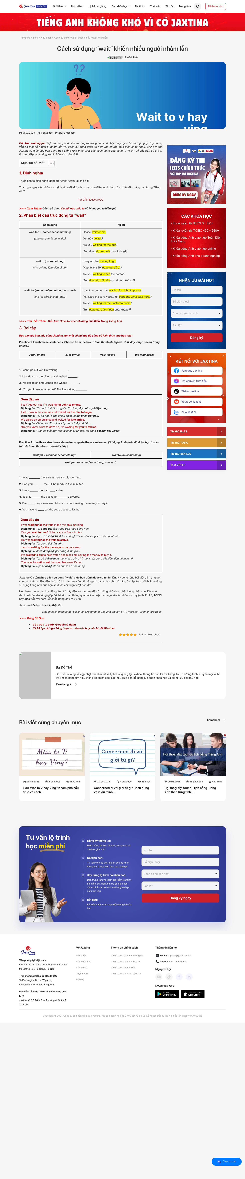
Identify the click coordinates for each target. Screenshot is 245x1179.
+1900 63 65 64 (177, 961)
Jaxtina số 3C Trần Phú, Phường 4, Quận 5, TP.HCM (42, 1002)
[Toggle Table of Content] (50, 163)
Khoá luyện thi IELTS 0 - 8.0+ (192, 223)
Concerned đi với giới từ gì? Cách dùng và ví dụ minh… (121, 790)
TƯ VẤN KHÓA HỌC (90, 199)
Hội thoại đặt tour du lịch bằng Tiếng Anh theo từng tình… (190, 790)
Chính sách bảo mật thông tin (127, 955)
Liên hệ (80, 979)
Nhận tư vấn (215, 6)
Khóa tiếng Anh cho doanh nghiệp (195, 256)
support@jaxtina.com (179, 955)
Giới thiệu (81, 955)
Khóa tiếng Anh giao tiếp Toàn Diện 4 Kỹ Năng (196, 239)
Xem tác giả (63, 684)
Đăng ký (196, 338)
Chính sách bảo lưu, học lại (125, 961)
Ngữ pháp (46, 37)
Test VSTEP (177, 465)
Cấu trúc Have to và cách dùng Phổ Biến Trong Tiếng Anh (85, 321)
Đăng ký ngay (180, 898)
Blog (35, 37)
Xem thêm (213, 720)
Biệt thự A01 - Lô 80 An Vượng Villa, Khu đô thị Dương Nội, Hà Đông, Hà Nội (43, 966)
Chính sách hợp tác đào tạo (126, 973)
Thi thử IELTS (178, 431)
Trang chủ (24, 37)
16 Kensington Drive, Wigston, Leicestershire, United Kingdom (36, 982)
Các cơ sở (81, 967)
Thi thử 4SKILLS (180, 453)
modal (197, 6)
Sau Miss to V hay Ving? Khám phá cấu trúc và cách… (51, 790)
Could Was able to (72, 208)
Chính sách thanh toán (123, 967)
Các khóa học (83, 961)
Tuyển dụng (82, 973)
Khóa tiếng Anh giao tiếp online (193, 248)
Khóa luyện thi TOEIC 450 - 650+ (195, 230)
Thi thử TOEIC (179, 442)
